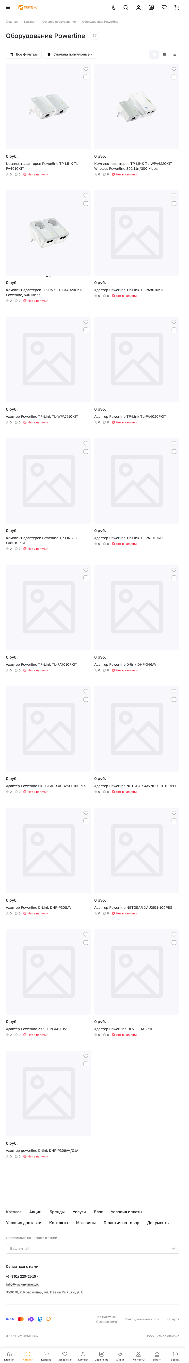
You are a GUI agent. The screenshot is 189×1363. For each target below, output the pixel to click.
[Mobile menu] (8, 7)
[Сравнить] (85, 77)
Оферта (173, 1319)
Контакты (58, 1222)
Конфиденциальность (142, 1319)
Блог (98, 1211)
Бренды (57, 1211)
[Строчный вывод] (164, 54)
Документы (158, 1222)
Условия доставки (23, 1222)
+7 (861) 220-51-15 (21, 1276)
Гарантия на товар (121, 1222)
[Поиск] (125, 7)
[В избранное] (85, 69)
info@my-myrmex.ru (22, 1284)
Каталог (13, 1211)
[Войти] (138, 7)
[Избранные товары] (164, 7)
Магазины (86, 1222)
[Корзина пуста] (176, 7)
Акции (35, 1211)
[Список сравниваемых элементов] (151, 7)
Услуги (79, 1211)
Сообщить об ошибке (162, 1336)
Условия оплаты (126, 1211)
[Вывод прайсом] (174, 54)
